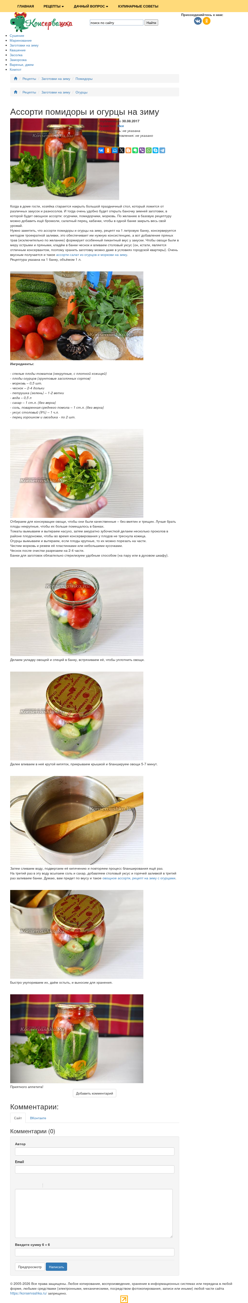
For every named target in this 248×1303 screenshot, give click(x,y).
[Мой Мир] (115, 150)
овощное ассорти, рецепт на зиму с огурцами (138, 877)
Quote (48, 1186)
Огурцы (81, 92)
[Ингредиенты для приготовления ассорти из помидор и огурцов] (76, 358)
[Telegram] (162, 150)
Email (19, 1161)
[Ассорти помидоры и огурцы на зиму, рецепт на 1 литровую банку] (76, 1081)
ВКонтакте (38, 1117)
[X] (121, 150)
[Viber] (142, 150)
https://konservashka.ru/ (28, 1293)
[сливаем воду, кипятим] (76, 863)
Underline (30, 1186)
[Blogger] (128, 150)
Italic (24, 1186)
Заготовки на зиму (24, 45)
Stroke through (37, 1186)
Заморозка (18, 59)
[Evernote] (135, 150)
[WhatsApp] (149, 150)
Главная (25, 6)
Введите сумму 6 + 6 (32, 1244)
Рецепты (52, 6)
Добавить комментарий (94, 1093)
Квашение (18, 49)
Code (54, 1186)
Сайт (18, 1117)
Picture (67, 1186)
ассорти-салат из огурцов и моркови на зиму (91, 254)
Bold (18, 1186)
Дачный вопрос (89, 6)
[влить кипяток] (76, 759)
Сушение (17, 35)
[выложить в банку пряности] (76, 516)
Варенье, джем (22, 64)
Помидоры (84, 78)
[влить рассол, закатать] (76, 977)
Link (61, 1186)
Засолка (16, 54)
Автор (20, 1143)
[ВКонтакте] (101, 150)
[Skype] (155, 150)
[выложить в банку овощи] (76, 654)
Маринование (21, 40)
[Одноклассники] (108, 150)
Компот (15, 69)
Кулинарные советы (138, 6)
